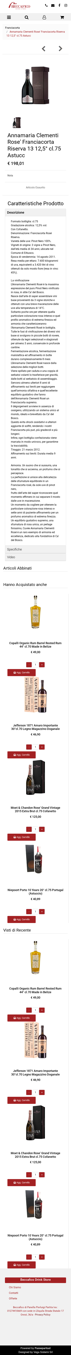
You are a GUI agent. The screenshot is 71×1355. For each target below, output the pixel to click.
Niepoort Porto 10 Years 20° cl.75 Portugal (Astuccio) (35, 891)
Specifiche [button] (14, 549)
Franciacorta (12, 27)
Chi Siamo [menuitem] (15, 1287)
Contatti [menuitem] (13, 1293)
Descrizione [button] (15, 212)
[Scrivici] (53, 5)
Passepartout (43, 1348)
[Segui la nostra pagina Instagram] (65, 5)
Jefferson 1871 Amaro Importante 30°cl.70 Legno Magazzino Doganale (35, 727)
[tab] (35, 212)
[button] (35, 85)
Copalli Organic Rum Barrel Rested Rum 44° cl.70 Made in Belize (35, 644)
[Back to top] (61, 1345)
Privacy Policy (42, 1314)
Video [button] (11, 557)
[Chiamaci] (46, 5)
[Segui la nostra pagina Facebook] (59, 5)
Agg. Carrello (23, 672)
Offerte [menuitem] (13, 1298)
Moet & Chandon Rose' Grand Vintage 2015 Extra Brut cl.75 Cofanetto (35, 809)
